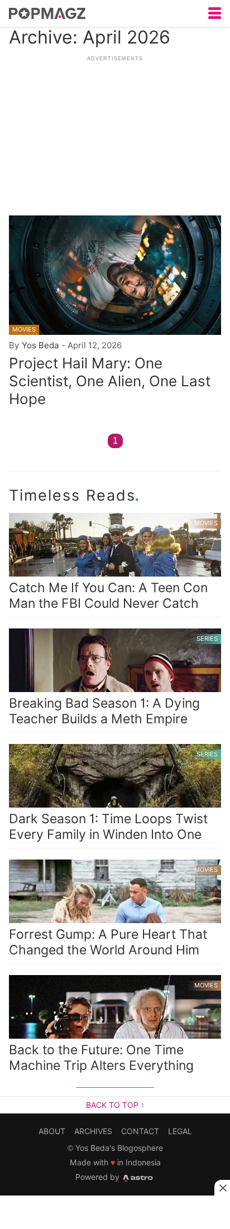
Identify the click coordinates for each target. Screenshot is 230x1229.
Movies (24, 329)
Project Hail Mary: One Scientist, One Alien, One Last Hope (109, 381)
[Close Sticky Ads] (222, 1188)
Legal (180, 1131)
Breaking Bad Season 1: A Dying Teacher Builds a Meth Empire (113, 680)
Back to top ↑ (115, 1105)
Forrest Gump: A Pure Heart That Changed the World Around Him (113, 911)
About (52, 1131)
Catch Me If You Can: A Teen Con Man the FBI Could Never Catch (113, 565)
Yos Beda (40, 345)
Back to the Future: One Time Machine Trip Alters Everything (113, 1027)
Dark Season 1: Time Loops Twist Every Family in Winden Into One (113, 796)
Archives (93, 1131)
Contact (140, 1131)
